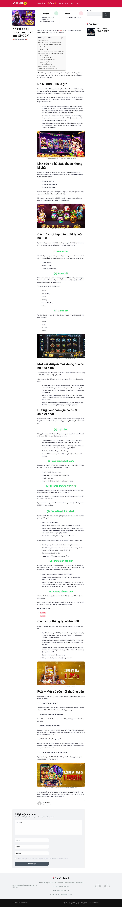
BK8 (72, 3)
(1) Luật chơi (45, 55)
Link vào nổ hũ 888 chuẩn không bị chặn (50, 42)
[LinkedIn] (97, 886)
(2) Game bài (45, 48)
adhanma (47, 803)
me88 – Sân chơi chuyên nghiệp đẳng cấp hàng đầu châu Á (103, 30)
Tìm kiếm (89, 11)
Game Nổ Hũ (41, 3)
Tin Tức (78, 3)
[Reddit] (102, 886)
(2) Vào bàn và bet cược (47, 57)
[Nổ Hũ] (19, 2)
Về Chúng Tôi (72, 902)
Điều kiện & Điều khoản (68, 903)
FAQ (84, 903)
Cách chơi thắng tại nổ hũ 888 (47, 66)
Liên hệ (65, 902)
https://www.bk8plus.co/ (65, 894)
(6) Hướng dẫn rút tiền (47, 64)
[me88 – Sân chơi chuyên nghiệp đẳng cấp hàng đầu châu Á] (91, 35)
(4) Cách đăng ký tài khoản (48, 61)
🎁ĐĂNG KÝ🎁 (51, 3)
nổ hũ (60, 30)
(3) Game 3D (45, 49)
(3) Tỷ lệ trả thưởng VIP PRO (48, 59)
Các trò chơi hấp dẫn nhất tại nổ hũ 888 (50, 44)
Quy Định (78, 903)
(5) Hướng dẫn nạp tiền (47, 62)
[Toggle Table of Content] (62, 37)
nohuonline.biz (24, 902)
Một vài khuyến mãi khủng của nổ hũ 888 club (51, 52)
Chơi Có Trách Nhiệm (94, 902)
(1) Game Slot (45, 46)
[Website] (107, 886)
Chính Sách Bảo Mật (82, 902)
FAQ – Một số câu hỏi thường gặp (48, 68)
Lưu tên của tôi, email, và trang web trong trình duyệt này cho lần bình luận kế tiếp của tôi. (42, 859)
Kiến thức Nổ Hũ (63, 3)
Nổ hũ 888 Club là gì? (45, 40)
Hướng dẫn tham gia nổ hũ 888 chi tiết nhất (51, 53)
